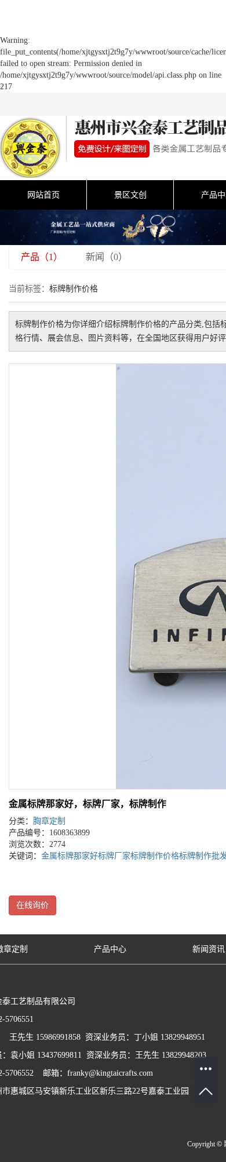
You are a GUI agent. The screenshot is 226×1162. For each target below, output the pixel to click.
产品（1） (42, 257)
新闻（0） (106, 257)
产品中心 (110, 949)
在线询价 (32, 905)
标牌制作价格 (154, 856)
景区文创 (130, 195)
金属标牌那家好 (69, 856)
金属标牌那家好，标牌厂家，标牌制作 (87, 804)
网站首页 (43, 195)
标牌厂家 (114, 856)
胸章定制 (49, 821)
